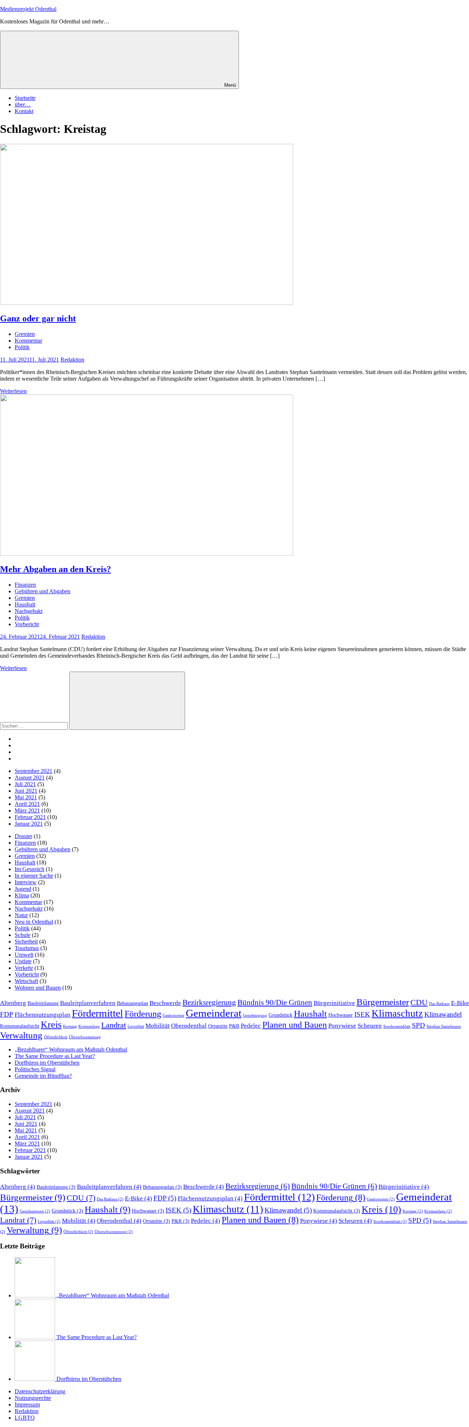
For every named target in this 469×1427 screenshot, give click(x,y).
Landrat (113, 1025)
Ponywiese (342, 1025)
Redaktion (72, 359)
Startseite (25, 98)
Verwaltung (21, 1035)
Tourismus (27, 948)
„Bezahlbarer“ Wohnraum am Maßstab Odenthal (71, 1049)
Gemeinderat (213, 1013)
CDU (419, 1002)
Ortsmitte (218, 1026)
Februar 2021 (30, 817)
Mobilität (157, 1025)
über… (23, 104)
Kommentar (28, 340)
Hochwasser (340, 1015)
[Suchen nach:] (34, 725)
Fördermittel (97, 1013)
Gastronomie (173, 1015)
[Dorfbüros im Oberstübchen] (35, 1379)
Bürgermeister (383, 1002)
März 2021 (27, 810)
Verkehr (24, 968)
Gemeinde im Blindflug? (43, 1076)
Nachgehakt (29, 611)
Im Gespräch (29, 869)
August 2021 (30, 777)
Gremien (25, 334)
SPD (418, 1025)
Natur (21, 915)
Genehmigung (255, 1015)
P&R (234, 1026)
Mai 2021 (26, 797)
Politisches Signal (35, 1069)
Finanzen (25, 585)
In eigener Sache (34, 876)
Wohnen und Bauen (38, 988)
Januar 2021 (29, 824)
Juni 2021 (26, 791)
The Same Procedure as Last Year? (55, 1056)
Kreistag (70, 1026)
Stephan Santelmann (443, 1026)
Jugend (23, 889)
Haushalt (25, 604)
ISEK (362, 1014)
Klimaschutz (397, 1013)
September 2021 (33, 771)
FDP (6, 1014)
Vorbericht (27, 624)
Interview (26, 882)
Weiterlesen (13, 391)
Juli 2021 (25, 784)
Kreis (51, 1024)
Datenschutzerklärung (40, 1391)
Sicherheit (26, 941)
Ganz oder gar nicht (38, 318)
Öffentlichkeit (55, 1037)
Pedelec (251, 1025)
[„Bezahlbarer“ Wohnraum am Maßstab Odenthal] (35, 1295)
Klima (22, 895)
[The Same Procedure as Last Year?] (35, 1337)
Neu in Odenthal (34, 922)
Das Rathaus (439, 1004)
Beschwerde (165, 1003)
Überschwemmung (85, 1037)
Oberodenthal (189, 1025)
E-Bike (460, 1003)
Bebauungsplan (132, 1003)
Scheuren (370, 1025)
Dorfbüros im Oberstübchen (47, 1063)
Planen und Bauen (294, 1025)
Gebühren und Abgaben (42, 591)
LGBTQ (25, 1418)
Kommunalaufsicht (19, 1026)
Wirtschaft (26, 981)
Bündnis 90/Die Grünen (274, 1002)
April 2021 (27, 804)
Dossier (23, 836)
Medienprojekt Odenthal (28, 9)
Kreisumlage (89, 1026)
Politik (22, 347)
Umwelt (24, 955)
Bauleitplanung (43, 1003)
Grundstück (280, 1015)
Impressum (27, 1404)
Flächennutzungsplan (42, 1014)
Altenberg (13, 1003)
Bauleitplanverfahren (87, 1003)
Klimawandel (443, 1014)
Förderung (143, 1014)
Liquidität (136, 1026)
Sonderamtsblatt (396, 1026)
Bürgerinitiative (334, 1003)
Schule (22, 935)
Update (23, 961)
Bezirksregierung (209, 1002)
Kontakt (24, 111)
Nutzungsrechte (33, 1398)
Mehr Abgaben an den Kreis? (55, 569)
